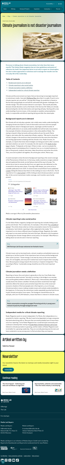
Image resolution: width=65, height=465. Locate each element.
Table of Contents (13, 79)
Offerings (4, 406)
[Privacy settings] (3, 462)
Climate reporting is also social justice (21, 85)
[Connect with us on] (6, 460)
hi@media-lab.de (6, 428)
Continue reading (10, 378)
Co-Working (4, 456)
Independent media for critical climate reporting (24, 90)
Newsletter (10, 357)
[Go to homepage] (6, 3)
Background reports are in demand (20, 83)
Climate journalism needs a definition (20, 88)
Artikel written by (14, 340)
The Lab (3, 410)
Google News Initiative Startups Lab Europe (43, 325)
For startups (5, 416)
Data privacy (35, 456)
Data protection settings (15, 456)
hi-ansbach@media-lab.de (30, 428)
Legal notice (27, 456)
